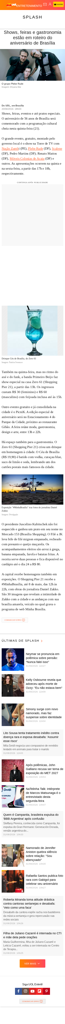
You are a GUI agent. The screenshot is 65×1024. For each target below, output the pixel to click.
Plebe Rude (35, 148)
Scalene (57, 148)
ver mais (30, 963)
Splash (32, 17)
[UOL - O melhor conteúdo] (11, 5)
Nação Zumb (10, 148)
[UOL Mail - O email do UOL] (45, 4)
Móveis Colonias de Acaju (27, 158)
